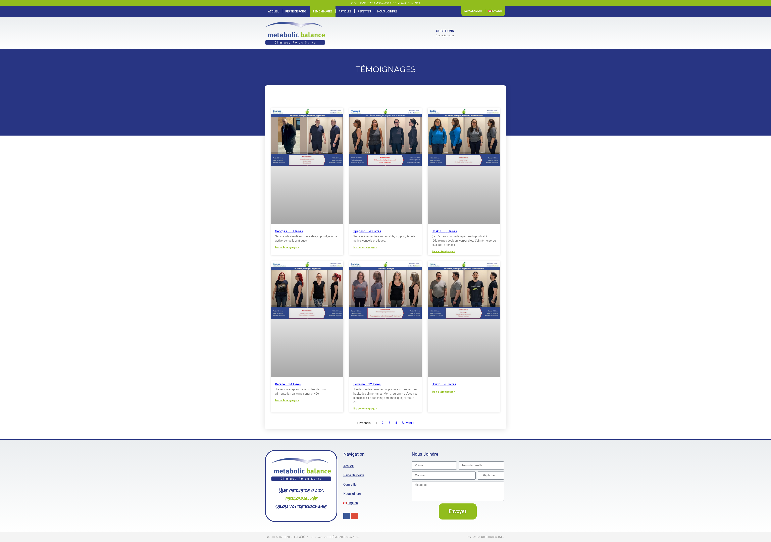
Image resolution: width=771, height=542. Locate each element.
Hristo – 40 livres (444, 384)
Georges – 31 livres (289, 231)
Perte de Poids (296, 11)
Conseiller (350, 484)
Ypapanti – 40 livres (367, 231)
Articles (345, 11)
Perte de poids (353, 475)
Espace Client (473, 10)
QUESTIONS (445, 31)
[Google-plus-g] (354, 516)
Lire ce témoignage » (287, 247)
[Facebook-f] (346, 516)
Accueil (273, 11)
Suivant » (408, 423)
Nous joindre (387, 11)
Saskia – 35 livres (444, 231)
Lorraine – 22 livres (367, 384)
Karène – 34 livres (288, 384)
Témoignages (322, 11)
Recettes (364, 11)
